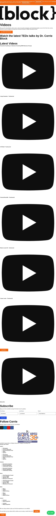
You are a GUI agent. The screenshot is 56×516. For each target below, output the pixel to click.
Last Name (21, 411)
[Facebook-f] (12, 427)
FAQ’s (4, 451)
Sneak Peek (38, 1)
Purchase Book (25, 2)
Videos (4, 489)
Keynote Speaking (7, 465)
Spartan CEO (6, 477)
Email (39, 411)
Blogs (4, 488)
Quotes (4, 452)
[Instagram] (1, 427)
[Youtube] (8, 427)
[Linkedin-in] (5, 427)
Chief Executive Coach (8, 475)
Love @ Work (6, 476)
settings (36, 511)
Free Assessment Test (8, 450)
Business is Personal (8, 478)
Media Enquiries (6, 501)
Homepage (5, 448)
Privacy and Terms (4, 444)
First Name (2, 411)
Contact (4, 500)
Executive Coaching (7, 464)
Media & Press (6, 491)
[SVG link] (28, 13)
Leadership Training (7, 466)
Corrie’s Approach (7, 449)
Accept (2, 514)
